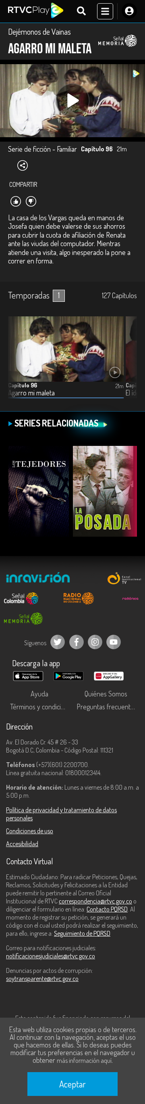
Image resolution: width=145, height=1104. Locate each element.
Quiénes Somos (106, 693)
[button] (127, 364)
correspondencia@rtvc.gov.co (95, 901)
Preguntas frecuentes (107, 706)
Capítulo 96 (22, 385)
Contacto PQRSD (107, 909)
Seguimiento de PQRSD (82, 933)
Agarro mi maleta (31, 393)
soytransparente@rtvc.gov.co (42, 978)
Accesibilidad (22, 844)
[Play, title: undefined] (73, 101)
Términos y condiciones (41, 706)
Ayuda (39, 693)
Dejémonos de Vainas (39, 31)
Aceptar (72, 1083)
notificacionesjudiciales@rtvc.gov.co (50, 956)
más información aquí (84, 1060)
